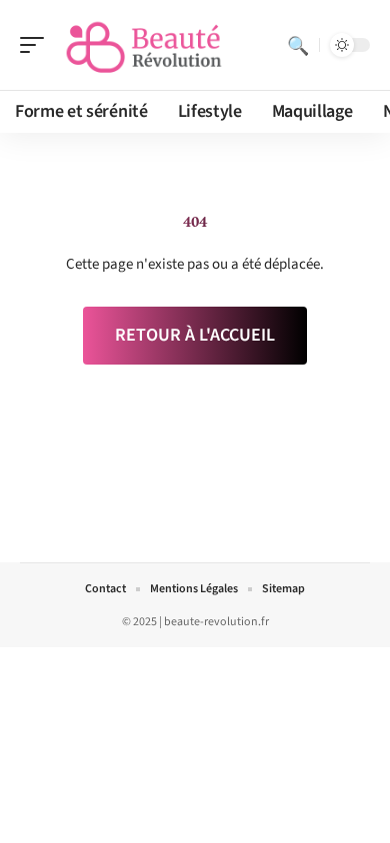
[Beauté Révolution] (144, 45)
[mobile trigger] (37, 45)
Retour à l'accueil (195, 335)
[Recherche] (298, 45)
